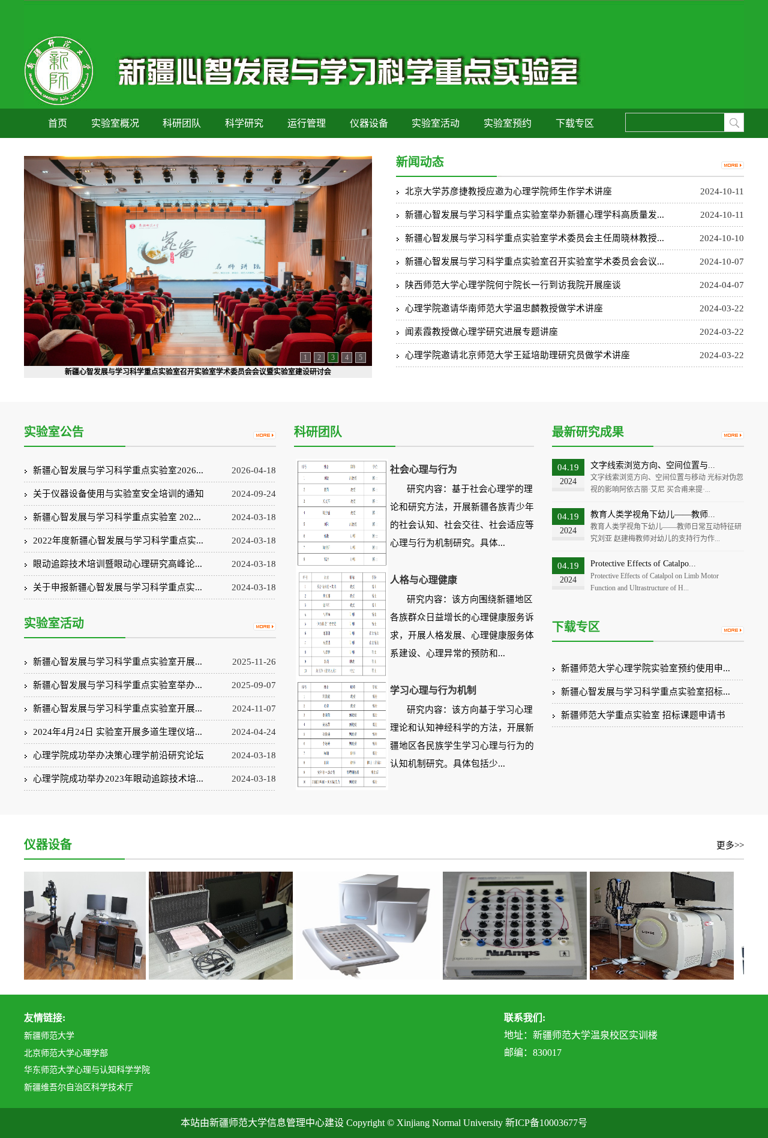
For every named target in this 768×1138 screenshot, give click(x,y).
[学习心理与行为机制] (342, 733)
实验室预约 (508, 123)
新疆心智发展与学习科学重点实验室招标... (645, 691)
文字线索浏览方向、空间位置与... (652, 465)
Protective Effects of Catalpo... (643, 563)
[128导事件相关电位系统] (365, 924)
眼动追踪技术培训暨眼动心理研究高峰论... (117, 564)
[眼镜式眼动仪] (218, 924)
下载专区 (575, 123)
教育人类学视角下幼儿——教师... (652, 514)
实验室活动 (436, 123)
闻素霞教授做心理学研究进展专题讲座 (481, 332)
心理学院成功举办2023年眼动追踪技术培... (118, 778)
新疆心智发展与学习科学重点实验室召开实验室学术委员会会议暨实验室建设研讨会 (198, 372)
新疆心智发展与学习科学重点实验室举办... (117, 685)
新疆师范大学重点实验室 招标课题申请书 (643, 715)
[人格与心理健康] (342, 623)
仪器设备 (369, 123)
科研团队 (182, 123)
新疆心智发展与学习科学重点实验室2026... (118, 470)
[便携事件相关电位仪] (512, 924)
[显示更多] (732, 162)
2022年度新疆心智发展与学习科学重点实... (118, 540)
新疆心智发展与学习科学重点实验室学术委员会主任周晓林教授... (534, 238)
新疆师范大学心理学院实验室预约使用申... (645, 668)
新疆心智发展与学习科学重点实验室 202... (117, 517)
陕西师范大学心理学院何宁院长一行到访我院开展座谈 (513, 285)
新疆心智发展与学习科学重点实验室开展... (117, 661)
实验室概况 (115, 123)
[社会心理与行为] (342, 513)
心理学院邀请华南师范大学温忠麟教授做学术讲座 (504, 308)
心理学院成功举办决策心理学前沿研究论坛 (118, 755)
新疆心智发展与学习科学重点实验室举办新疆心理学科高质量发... (534, 215)
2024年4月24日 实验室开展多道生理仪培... (117, 732)
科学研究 (244, 123)
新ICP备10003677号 (546, 1123)
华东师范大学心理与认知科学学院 (87, 1069)
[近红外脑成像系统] (659, 924)
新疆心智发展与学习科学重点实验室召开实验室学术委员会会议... (534, 261)
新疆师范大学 (49, 1035)
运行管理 (306, 123)
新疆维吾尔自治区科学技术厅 (78, 1087)
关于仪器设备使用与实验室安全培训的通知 (118, 494)
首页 (57, 123)
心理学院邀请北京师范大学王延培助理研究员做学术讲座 (517, 355)
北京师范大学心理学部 (66, 1053)
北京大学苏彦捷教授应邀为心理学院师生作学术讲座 (508, 191)
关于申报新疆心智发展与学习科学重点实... (117, 587)
